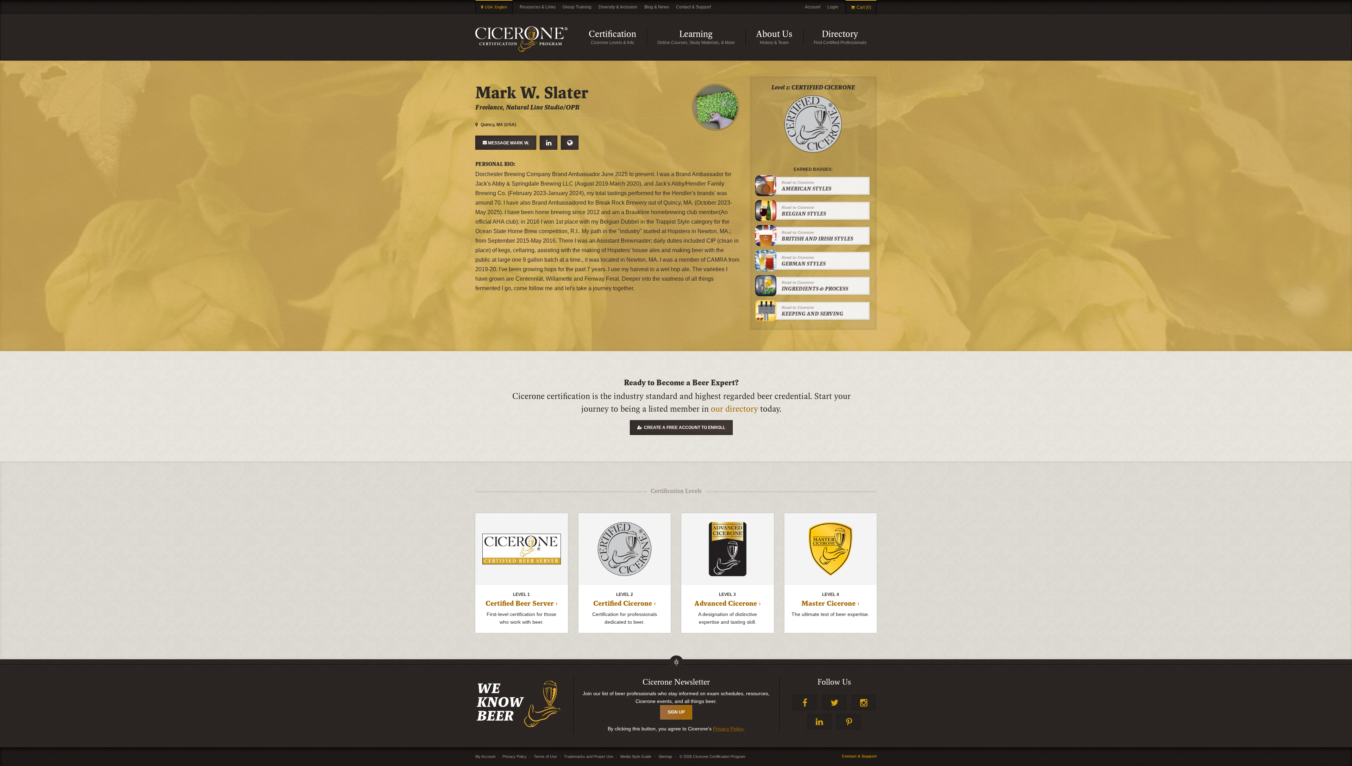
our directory (734, 409)
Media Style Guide (635, 756)
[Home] (521, 39)
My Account (485, 756)
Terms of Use (545, 756)
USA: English (496, 7)
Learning (712, 37)
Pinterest (849, 722)
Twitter (834, 702)
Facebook (804, 702)
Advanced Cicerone (725, 604)
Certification (618, 37)
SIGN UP (676, 712)
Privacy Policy (728, 728)
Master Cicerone (828, 604)
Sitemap (665, 756)
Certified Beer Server (520, 604)
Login (832, 7)
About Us (779, 37)
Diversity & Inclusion (618, 7)
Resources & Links (538, 7)
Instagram (863, 702)
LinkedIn (548, 143)
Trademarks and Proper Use (588, 756)
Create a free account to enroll (684, 427)
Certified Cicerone (622, 604)
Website (569, 143)
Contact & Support (693, 7)
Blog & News (656, 7)
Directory (849, 37)
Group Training (577, 7)
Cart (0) (864, 7)
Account (812, 7)
